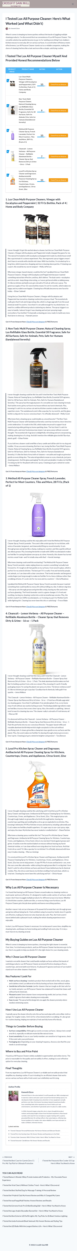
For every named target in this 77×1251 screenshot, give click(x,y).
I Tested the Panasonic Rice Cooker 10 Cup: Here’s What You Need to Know (58, 1160)
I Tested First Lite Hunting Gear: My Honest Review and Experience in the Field (34, 1134)
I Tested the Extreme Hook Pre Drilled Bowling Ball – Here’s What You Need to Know (34, 1206)
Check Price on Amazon (58, 84)
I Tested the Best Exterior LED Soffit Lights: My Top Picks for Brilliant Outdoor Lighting (34, 1216)
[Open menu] (73, 4)
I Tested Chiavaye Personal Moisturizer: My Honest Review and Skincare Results (35, 1130)
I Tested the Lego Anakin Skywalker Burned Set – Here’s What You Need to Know (32, 1211)
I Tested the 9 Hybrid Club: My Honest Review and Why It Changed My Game (31, 1195)
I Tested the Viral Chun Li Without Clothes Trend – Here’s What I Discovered (30, 1185)
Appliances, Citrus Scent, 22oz (49, 755)
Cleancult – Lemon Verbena (23, 613)
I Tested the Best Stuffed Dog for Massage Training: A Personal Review (29, 1190)
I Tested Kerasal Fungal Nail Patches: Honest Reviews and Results (27, 1201)
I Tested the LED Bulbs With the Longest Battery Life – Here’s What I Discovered (32, 1226)
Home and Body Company (20, 206)
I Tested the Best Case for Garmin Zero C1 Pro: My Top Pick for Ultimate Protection (18, 1160)
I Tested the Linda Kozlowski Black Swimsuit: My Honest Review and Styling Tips (32, 1221)
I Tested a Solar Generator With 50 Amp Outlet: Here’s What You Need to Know (35, 1137)
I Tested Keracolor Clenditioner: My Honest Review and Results (30, 1140)
